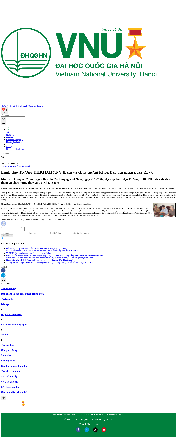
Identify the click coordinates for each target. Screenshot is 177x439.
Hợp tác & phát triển (14, 142)
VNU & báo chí (9, 381)
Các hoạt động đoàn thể (14, 392)
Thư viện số (6, 106)
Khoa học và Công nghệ (14, 324)
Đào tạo (9, 137)
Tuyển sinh (7, 299)
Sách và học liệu (9, 376)
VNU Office (16, 106)
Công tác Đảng (9, 350)
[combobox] (4, 110)
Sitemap (39, 106)
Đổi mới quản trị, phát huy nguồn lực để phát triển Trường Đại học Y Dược (37, 248)
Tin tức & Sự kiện (8, 166)
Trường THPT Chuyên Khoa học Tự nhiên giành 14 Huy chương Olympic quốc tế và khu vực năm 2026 (49, 262)
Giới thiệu (10, 135)
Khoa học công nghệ (14, 140)
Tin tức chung (24, 166)
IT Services (31, 106)
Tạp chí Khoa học (10, 371)
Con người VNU (10, 360)
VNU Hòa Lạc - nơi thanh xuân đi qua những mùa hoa (28, 253)
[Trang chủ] (79, 104)
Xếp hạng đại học (10, 387)
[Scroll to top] (3, 398)
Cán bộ (9, 147)
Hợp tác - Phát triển (11, 314)
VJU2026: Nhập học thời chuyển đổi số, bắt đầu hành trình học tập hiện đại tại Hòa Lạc (42, 251)
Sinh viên (10, 144)
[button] (88, 270)
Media (4, 334)
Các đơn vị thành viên (15, 149)
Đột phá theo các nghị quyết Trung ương (23, 293)
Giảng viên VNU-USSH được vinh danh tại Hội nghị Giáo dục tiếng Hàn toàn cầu (40, 260)
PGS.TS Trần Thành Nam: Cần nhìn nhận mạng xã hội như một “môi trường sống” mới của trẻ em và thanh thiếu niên (54, 255)
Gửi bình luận (7, 236)
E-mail (24, 106)
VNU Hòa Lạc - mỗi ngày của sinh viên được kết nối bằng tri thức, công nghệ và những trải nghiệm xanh (49, 258)
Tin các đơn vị (8, 344)
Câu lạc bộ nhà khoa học (14, 366)
